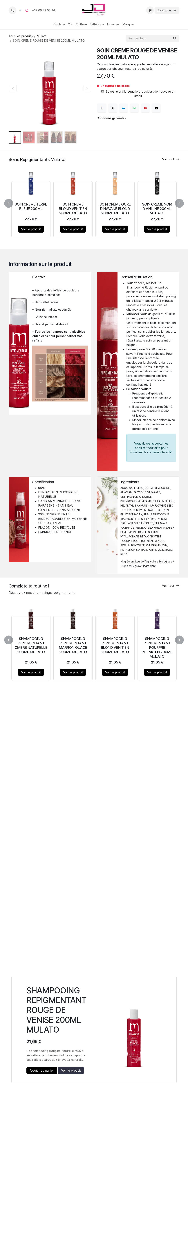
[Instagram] (27, 10)
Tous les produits (21, 36)
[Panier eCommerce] (150, 10)
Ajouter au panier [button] (42, 1070)
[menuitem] (59, 24)
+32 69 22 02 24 (44, 10)
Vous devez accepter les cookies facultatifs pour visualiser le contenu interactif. (151, 448)
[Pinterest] (145, 108)
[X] (112, 108)
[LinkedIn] (123, 108)
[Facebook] (20, 10)
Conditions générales (111, 118)
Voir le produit (31, 229)
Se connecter (167, 10)
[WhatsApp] (134, 108)
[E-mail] (156, 108)
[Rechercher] (174, 38)
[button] (12, 10)
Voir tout (168, 159)
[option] (94, 203)
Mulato (41, 36)
